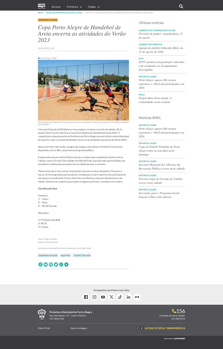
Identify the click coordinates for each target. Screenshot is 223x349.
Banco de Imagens (79, 328)
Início (40, 13)
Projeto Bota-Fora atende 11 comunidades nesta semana (155, 100)
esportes (65, 255)
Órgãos (92, 6)
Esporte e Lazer (48, 20)
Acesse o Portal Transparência (165, 328)
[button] (181, 6)
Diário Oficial (44, 328)
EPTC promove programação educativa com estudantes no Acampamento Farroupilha (161, 65)
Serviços (56, 6)
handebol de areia (48, 255)
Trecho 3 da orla (81, 255)
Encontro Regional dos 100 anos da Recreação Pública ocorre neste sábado (162, 166)
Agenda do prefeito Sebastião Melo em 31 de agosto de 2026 (161, 50)
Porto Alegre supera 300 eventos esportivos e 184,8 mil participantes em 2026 (161, 84)
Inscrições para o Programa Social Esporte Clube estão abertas (159, 195)
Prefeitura (72, 6)
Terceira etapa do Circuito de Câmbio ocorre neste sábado (160, 180)
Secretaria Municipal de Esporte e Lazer (64, 13)
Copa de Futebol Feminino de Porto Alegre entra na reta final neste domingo (159, 150)
